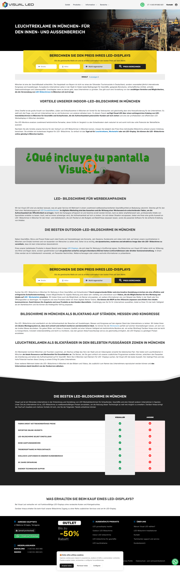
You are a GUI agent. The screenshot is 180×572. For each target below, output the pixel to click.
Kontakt (137, 535)
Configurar (96, 565)
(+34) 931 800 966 (35, 549)
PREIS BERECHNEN (131, 67)
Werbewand (114, 326)
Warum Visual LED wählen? (144, 526)
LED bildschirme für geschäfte (104, 539)
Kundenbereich (139, 543)
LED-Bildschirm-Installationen (145, 531)
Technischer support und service (146, 539)
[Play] (90, 166)
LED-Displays (73, 248)
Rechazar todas (82, 565)
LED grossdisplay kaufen (102, 526)
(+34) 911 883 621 (156, 5)
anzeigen (94, 77)
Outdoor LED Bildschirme (102, 531)
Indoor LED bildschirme (102, 535)
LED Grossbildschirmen (49, 210)
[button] (81, 4)
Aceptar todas (67, 565)
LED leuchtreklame (100, 543)
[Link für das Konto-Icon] (176, 4)
